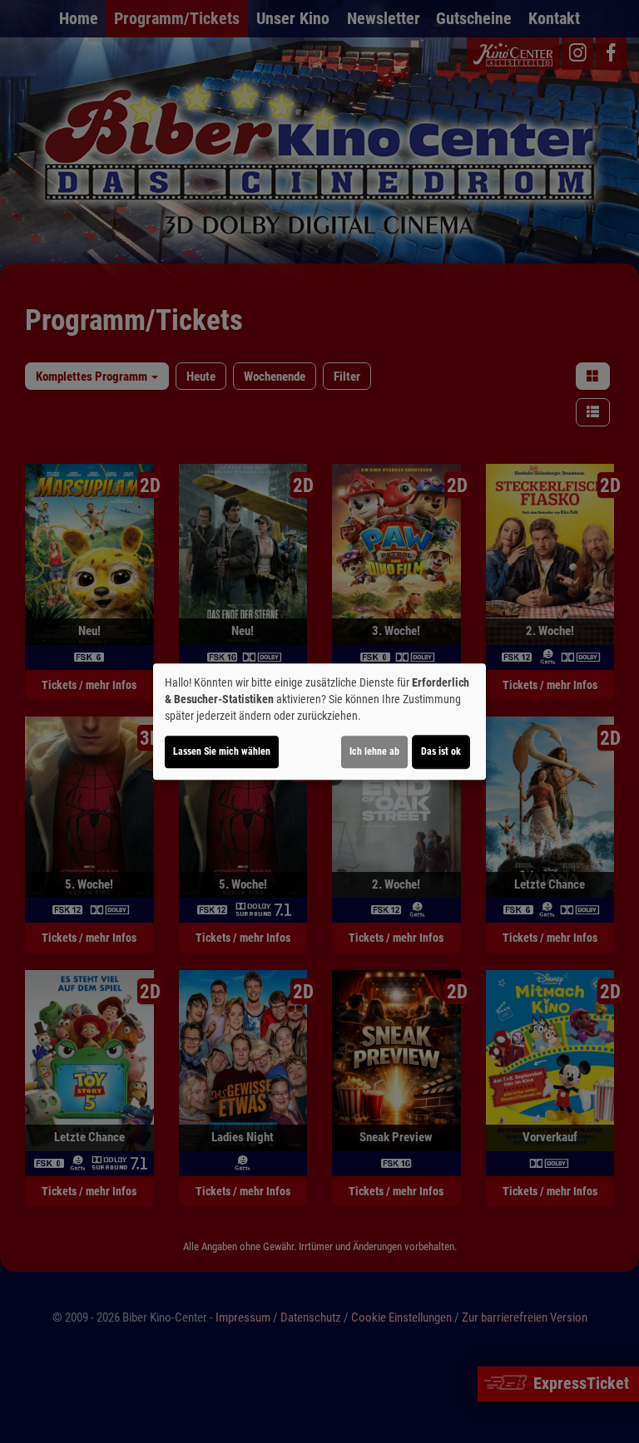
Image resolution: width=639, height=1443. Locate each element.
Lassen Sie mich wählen (221, 751)
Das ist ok (441, 751)
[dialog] (319, 721)
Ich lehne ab (374, 751)
